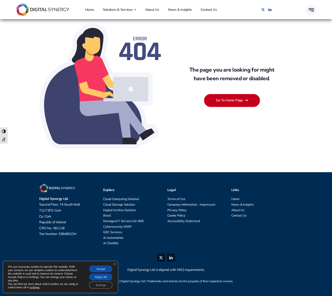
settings (34, 287)
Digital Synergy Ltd (132, 281)
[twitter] (263, 9)
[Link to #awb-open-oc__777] (311, 9)
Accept (100, 269)
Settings (101, 285)
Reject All (101, 277)
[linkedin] (269, 9)
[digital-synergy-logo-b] (44, 5)
